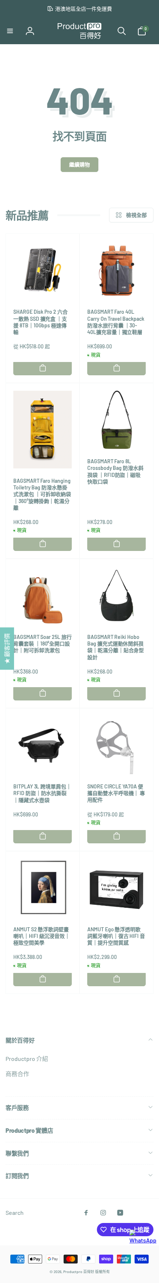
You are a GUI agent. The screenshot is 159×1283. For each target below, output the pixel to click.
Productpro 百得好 (78, 1271)
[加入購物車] (42, 368)
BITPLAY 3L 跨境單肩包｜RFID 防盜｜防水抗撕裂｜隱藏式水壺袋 (42, 793)
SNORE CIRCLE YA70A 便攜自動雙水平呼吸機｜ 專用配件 (116, 793)
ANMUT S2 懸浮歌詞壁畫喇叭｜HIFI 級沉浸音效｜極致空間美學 (41, 936)
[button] (10, 31)
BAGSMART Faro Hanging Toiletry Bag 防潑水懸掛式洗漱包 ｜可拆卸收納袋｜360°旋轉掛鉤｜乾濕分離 (42, 494)
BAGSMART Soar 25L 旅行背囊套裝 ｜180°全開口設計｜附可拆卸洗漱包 (42, 643)
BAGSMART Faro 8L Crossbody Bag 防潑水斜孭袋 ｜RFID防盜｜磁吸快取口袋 (115, 471)
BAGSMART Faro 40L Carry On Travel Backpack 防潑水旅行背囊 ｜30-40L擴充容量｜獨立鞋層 (115, 322)
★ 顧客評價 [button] (6, 648)
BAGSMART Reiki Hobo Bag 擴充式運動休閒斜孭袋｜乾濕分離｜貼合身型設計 (115, 647)
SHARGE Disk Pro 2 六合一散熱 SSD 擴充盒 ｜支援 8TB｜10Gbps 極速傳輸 (40, 322)
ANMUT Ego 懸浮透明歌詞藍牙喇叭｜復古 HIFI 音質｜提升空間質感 (116, 936)
